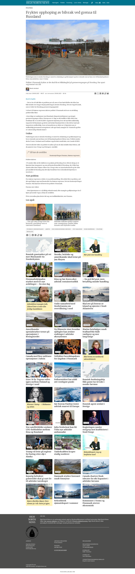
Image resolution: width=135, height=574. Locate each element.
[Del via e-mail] (103, 93)
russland (30, 231)
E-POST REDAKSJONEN (60, 550)
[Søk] (92, 2)
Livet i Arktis (77, 2)
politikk (99, 229)
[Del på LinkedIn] (100, 93)
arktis (47, 229)
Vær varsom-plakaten (50, 521)
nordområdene (89, 229)
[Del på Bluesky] (108, 93)
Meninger (85, 2)
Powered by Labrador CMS (67, 571)
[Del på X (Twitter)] (98, 93)
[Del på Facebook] (95, 93)
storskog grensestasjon (35, 229)
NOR (103, 3)
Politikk (62, 2)
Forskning (69, 2)
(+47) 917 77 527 (58, 547)
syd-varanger (77, 229)
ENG (108, 3)
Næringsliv (55, 2)
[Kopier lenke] (105, 93)
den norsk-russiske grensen (61, 229)
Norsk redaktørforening (80, 521)
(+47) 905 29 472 (89, 547)
